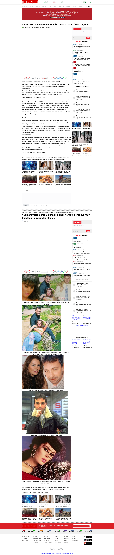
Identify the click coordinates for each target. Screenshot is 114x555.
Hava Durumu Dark (26, 536)
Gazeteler (81, 6)
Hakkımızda (43, 553)
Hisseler (65, 531)
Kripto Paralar (88, 531)
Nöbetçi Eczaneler (37, 540)
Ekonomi (44, 6)
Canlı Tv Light (25, 540)
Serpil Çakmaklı (33, 492)
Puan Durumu (57, 531)
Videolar (68, 6)
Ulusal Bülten (24, 21)
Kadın (55, 6)
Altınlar (56, 536)
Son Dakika (24, 6)
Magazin (29, 21)
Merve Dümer (25, 492)
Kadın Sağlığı (35, 21)
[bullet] (40, 205)
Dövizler (56, 538)
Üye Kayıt (74, 538)
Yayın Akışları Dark (37, 538)
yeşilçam (46, 492)
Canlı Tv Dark (35, 536)
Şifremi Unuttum (75, 540)
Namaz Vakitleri (31, 531)
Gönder (26, 205)
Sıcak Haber (66, 544)
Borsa (23, 531)
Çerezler (57, 553)
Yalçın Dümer (40, 492)
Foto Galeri (61, 6)
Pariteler (71, 531)
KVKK (60, 553)
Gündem (38, 6)
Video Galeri (66, 538)
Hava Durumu (48, 531)
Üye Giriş (73, 536)
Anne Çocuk (35, 212)
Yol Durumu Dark (25, 538)
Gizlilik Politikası (52, 553)
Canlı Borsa (46, 536)
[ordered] (38, 205)
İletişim (47, 553)
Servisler (31, 6)
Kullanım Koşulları (65, 553)
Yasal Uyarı (71, 553)
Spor (50, 6)
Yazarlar (74, 6)
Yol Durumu (79, 531)
